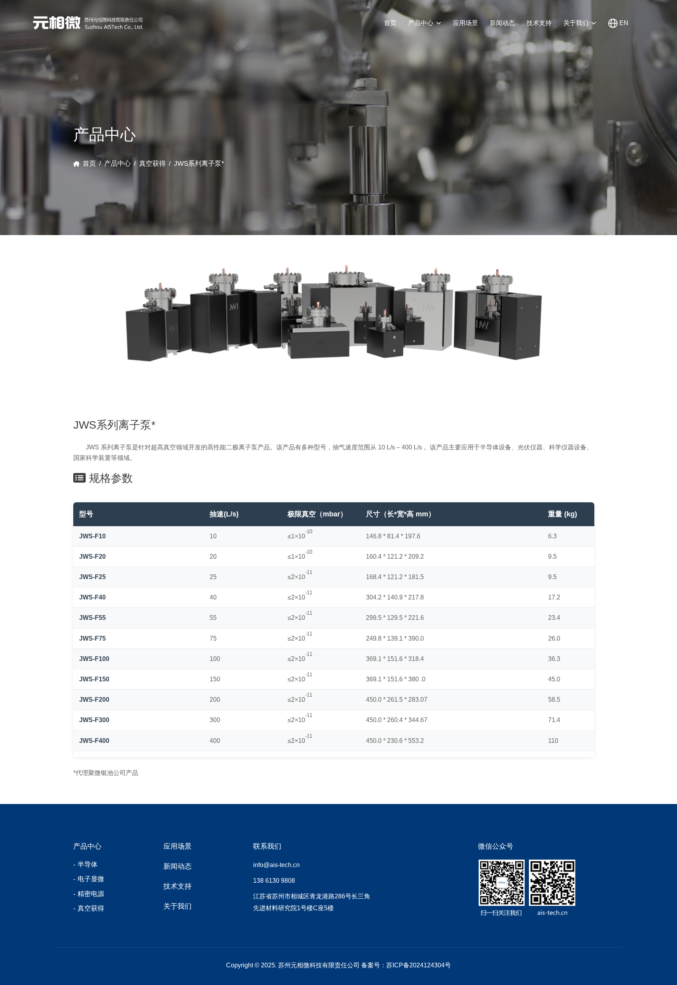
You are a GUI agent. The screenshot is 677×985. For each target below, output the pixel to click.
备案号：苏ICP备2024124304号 (406, 965)
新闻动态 (502, 23)
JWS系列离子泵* (199, 163)
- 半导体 (85, 864)
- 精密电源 (88, 894)
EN (623, 23)
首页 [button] (390, 23)
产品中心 (420, 23)
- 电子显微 (88, 879)
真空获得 (152, 163)
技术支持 (539, 23)
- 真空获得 (88, 908)
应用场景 (465, 23)
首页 (89, 163)
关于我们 (575, 23)
